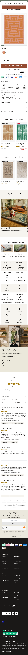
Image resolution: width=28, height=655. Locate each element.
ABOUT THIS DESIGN (7, 111)
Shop (3, 573)
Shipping (16, 597)
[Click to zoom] (14, 29)
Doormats (4, 582)
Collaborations (5, 580)
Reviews (16, 563)
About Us (4, 556)
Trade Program (17, 561)
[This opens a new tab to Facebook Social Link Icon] (3, 613)
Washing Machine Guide (19, 595)
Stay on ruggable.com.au (13, 9)
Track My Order (5, 595)
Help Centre (4, 592)
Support (5, 590)
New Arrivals (4, 575)
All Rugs (15, 582)
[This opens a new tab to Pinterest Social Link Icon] (9, 613)
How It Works (17, 556)
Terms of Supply (17, 565)
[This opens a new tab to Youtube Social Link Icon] (13, 613)
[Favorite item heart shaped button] (25, 14)
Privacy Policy (5, 568)
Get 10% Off (14, 513)
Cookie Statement (18, 568)
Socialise (5, 611)
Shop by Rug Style (6, 578)
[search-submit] (25, 396)
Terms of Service (5, 565)
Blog (15, 558)
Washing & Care (5, 102)
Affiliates (4, 563)
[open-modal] (25, 3)
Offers (3, 585)
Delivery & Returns (6, 107)
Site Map (4, 602)
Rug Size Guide (5, 597)
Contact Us (16, 592)
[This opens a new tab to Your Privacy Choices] (13, 605)
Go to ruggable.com (14, 7)
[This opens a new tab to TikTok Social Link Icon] (16, 613)
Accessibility (17, 599)
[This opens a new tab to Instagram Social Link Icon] (6, 613)
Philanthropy (5, 558)
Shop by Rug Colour (18, 578)
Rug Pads (16, 580)
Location (5, 619)
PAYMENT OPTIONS (8, 543)
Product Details (5, 81)
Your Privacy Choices (6, 605)
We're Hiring (4, 561)
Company (5, 554)
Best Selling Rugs (18, 575)
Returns (3, 599)
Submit (14, 523)
